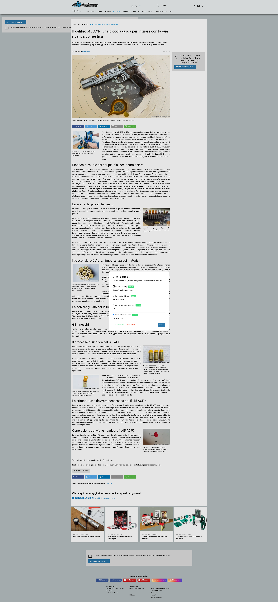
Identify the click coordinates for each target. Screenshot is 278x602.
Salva (161, 325)
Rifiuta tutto (131, 325)
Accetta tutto (119, 325)
